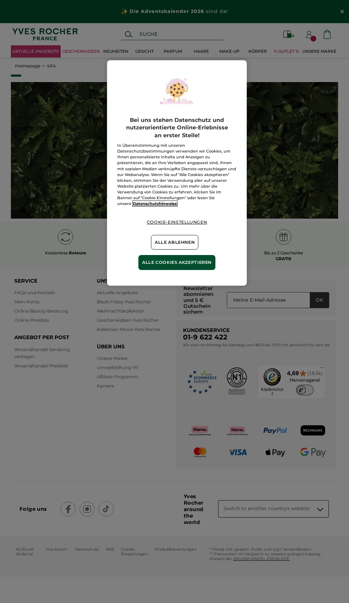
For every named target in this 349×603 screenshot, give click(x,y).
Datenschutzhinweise (155, 203)
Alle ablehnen (175, 242)
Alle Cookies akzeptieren (177, 262)
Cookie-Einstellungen (177, 222)
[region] (177, 173)
